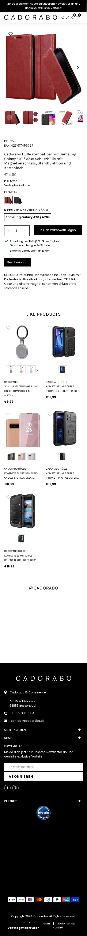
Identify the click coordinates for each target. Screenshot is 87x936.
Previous (8, 370)
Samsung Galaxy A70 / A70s (27, 217)
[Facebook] (7, 788)
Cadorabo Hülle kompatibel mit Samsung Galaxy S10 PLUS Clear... (21, 473)
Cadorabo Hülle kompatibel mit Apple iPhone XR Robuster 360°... (63, 386)
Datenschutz (66, 923)
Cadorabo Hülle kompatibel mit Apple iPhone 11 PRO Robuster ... (62, 473)
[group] (22, 341)
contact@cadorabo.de (28, 721)
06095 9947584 (22, 713)
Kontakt (58, 927)
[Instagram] (15, 788)
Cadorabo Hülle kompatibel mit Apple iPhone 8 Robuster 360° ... (21, 555)
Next (37, 370)
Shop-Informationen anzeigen (30, 250)
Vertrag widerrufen (23, 928)
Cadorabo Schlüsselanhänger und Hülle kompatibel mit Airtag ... (21, 388)
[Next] (77, 67)
